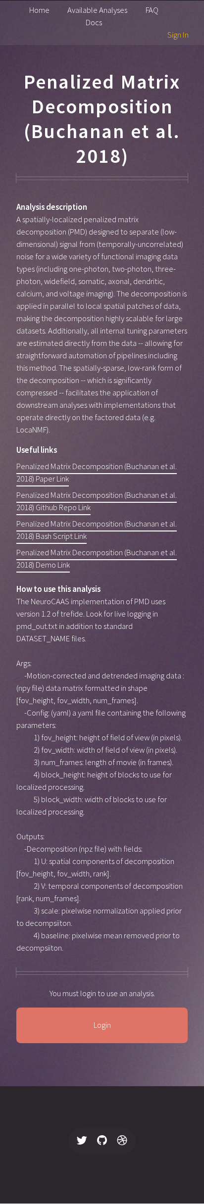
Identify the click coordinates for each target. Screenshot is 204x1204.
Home (39, 10)
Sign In (178, 35)
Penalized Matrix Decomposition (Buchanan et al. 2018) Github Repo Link (96, 501)
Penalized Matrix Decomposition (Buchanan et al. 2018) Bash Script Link (96, 530)
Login (102, 1025)
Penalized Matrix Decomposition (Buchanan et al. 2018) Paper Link (96, 472)
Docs (94, 22)
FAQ (152, 10)
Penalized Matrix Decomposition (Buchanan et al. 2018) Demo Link (96, 558)
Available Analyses (97, 10)
